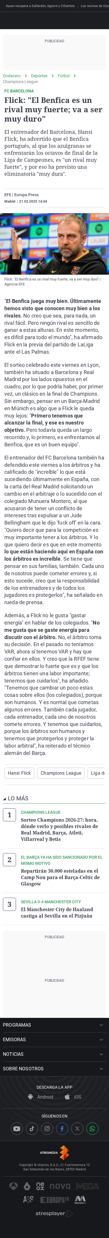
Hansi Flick (19, 773)
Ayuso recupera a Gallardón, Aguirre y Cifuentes (40, 6)
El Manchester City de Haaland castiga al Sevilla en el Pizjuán (57, 912)
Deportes (39, 75)
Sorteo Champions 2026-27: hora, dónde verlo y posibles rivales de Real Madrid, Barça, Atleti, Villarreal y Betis (59, 829)
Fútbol (63, 75)
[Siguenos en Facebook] (62, 1129)
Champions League (20, 81)
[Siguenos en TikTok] (32, 1129)
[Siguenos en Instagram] (47, 1129)
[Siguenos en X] (77, 1129)
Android (44, 1097)
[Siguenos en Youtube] (17, 1129)
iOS (77, 1097)
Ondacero (12, 75)
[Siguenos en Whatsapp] (92, 1129)
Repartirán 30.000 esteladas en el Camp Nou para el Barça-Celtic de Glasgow (60, 877)
